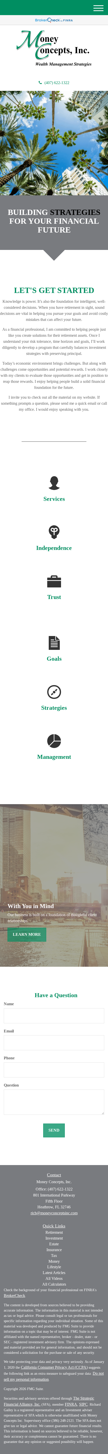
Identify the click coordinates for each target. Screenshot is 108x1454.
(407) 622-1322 (56, 83)
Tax (54, 1255)
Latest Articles (54, 1273)
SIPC (83, 1404)
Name (9, 1004)
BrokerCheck (14, 1295)
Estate (54, 1244)
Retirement (54, 1232)
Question (11, 1085)
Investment (54, 1238)
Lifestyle (54, 1267)
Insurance (54, 1250)
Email (9, 1031)
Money (54, 1261)
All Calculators (54, 1284)
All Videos (54, 1278)
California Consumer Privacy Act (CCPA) (54, 1367)
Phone (9, 1058)
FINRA (71, 1404)
